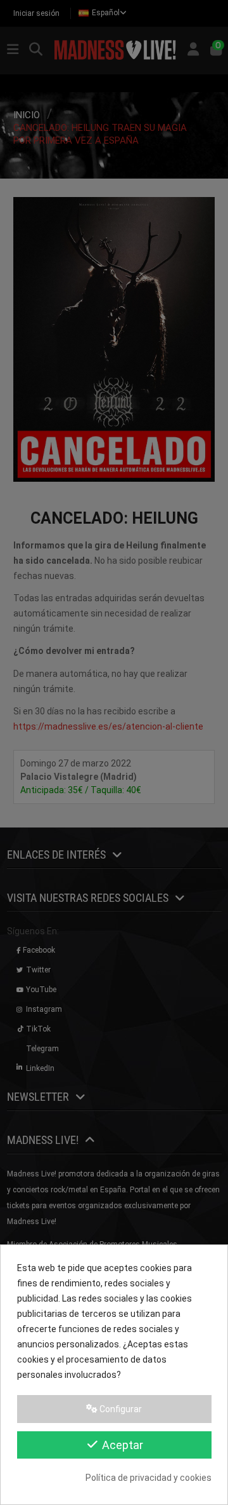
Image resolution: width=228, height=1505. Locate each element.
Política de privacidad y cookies (149, 1478)
